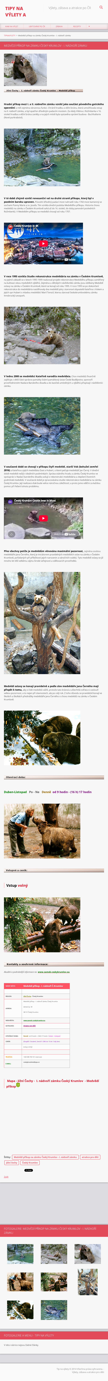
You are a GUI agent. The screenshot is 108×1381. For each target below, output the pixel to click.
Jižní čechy (11, 1162)
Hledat (101, 7)
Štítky (7, 1157)
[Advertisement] (54, 1203)
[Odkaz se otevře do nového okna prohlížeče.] (25, 70)
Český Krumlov (30, 1162)
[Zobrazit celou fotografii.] (20, 1254)
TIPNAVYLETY (9, 35)
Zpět (6, 1176)
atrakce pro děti (90, 1157)
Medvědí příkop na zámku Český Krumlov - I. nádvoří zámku (45, 1157)
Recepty (77, 26)
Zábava (59, 26)
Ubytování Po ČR (37, 26)
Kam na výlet (11, 26)
